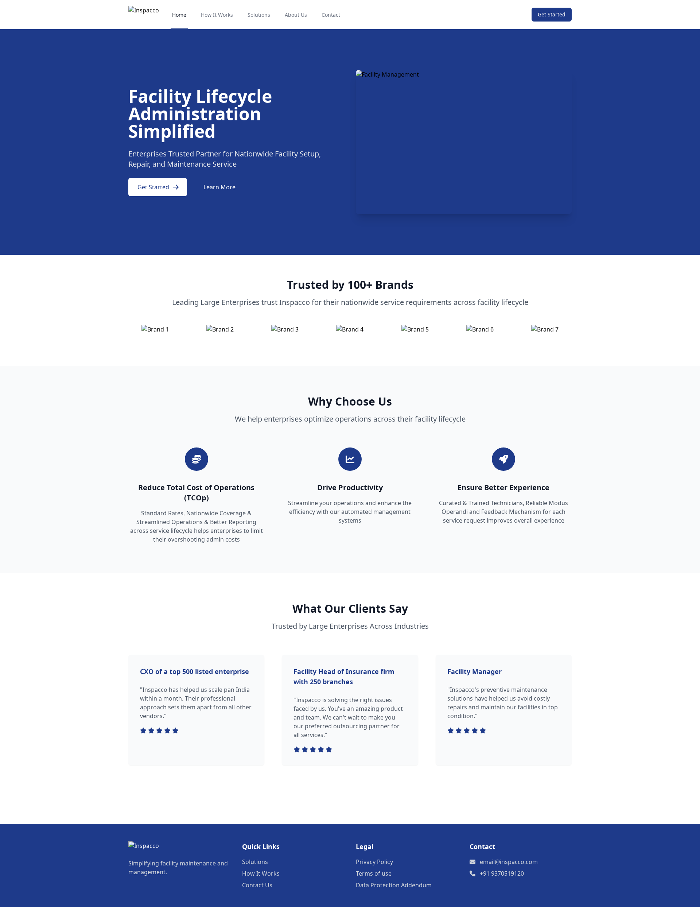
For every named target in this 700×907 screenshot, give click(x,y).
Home (179, 14)
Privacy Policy (374, 862)
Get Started (551, 14)
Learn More (219, 187)
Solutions (259, 14)
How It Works (217, 14)
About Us (296, 14)
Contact (331, 14)
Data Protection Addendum (394, 885)
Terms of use (374, 873)
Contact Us (257, 885)
